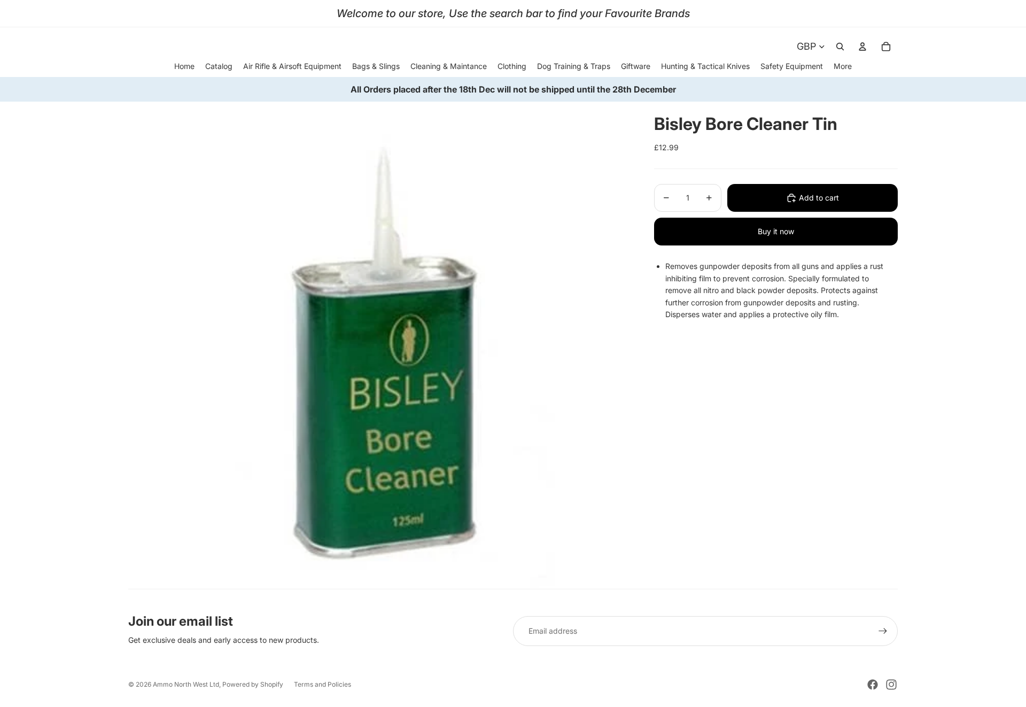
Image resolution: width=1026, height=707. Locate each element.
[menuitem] (842, 66)
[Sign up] (883, 631)
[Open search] (840, 46)
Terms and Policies (322, 684)
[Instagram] (891, 684)
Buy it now (776, 231)
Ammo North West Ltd (186, 684)
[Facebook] (872, 684)
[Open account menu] (862, 46)
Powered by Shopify (252, 684)
